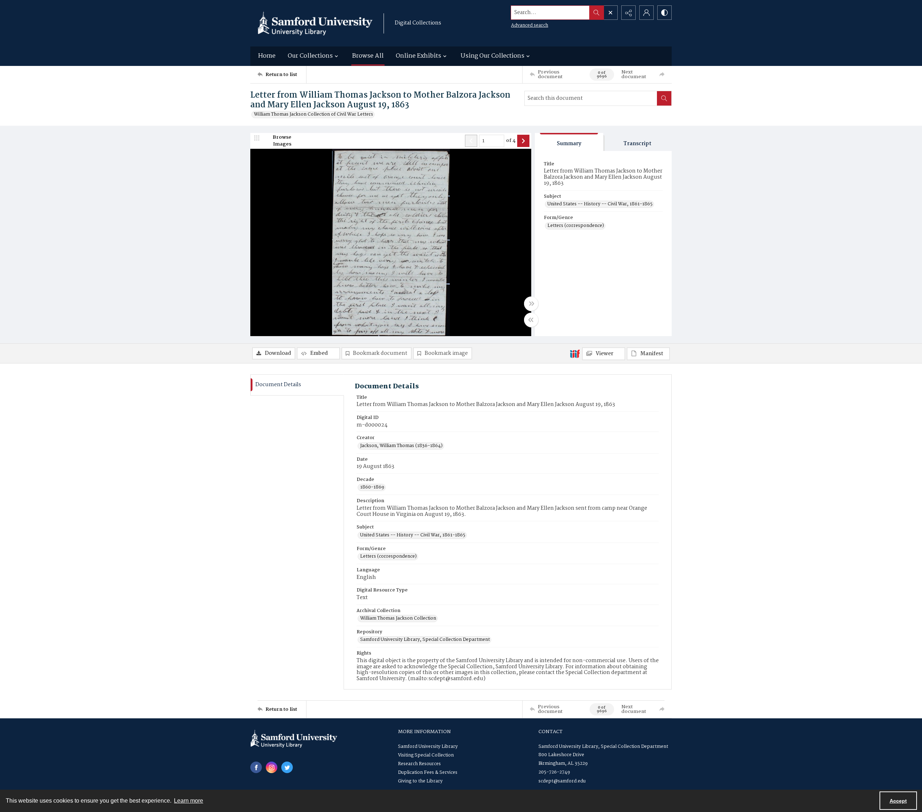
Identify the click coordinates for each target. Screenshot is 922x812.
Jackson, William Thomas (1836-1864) (401, 446)
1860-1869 (372, 487)
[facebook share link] (256, 767)
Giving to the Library (420, 781)
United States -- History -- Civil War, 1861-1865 (600, 204)
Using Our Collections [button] (492, 56)
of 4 (510, 140)
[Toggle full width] (531, 303)
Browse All (368, 56)
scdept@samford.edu (562, 781)
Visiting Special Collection (426, 755)
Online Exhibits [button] (418, 56)
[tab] (569, 142)
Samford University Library (428, 746)
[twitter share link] (287, 767)
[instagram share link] (271, 767)
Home (267, 56)
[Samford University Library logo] (315, 23)
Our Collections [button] (310, 56)
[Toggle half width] (531, 320)
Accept (898, 801)
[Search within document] (664, 98)
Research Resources (419, 764)
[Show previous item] (471, 141)
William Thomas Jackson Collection (398, 618)
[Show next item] (523, 141)
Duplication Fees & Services (427, 772)
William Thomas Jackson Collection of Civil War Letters (313, 114)
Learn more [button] (188, 801)
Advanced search (529, 25)
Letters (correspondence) (575, 225)
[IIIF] (575, 353)
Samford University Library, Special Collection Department (425, 639)
